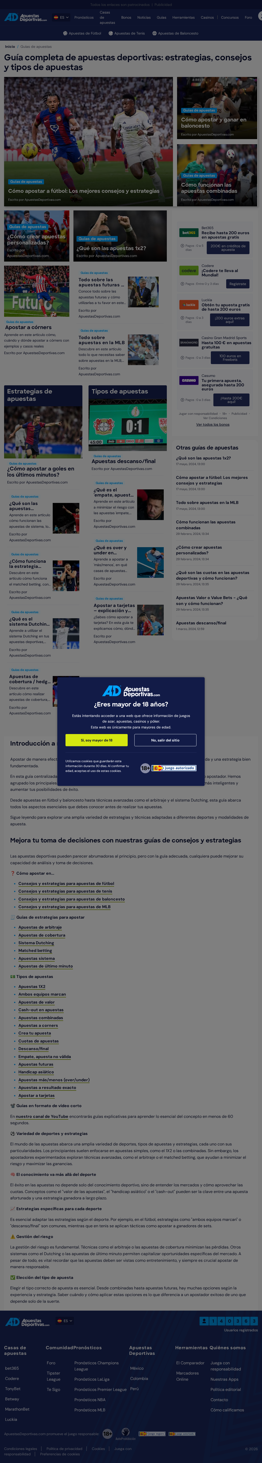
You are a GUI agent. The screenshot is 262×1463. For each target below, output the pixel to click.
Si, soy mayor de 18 (97, 740)
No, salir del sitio (165, 740)
